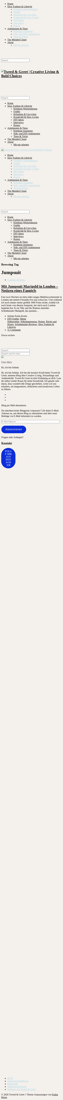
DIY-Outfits (13, 319)
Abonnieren (13, 429)
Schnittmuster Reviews (26, 324)
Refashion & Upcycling (24, 15)
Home (10, 3)
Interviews (18, 23)
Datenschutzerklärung (17, 1081)
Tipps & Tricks (20, 37)
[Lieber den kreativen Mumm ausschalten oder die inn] (6, 518)
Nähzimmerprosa (28, 321)
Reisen (16, 26)
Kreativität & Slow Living (26, 17)
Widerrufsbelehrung (16, 1086)
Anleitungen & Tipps (17, 28)
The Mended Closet (16, 39)
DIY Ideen (18, 20)
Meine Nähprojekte (16, 320)
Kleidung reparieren (23, 31)
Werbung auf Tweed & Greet (21, 1089)
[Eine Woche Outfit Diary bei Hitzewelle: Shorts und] (26, 495)
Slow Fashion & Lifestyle (19, 6)
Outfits (16, 12)
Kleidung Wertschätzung (25, 9)
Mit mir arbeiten (21, 45)
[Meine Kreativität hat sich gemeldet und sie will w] (6, 858)
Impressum (12, 1084)
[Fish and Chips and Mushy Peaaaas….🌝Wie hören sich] (47, 558)
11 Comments (14, 330)
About (10, 42)
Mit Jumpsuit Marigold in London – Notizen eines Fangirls (29, 288)
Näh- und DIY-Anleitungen (26, 34)
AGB (10, 1078)
